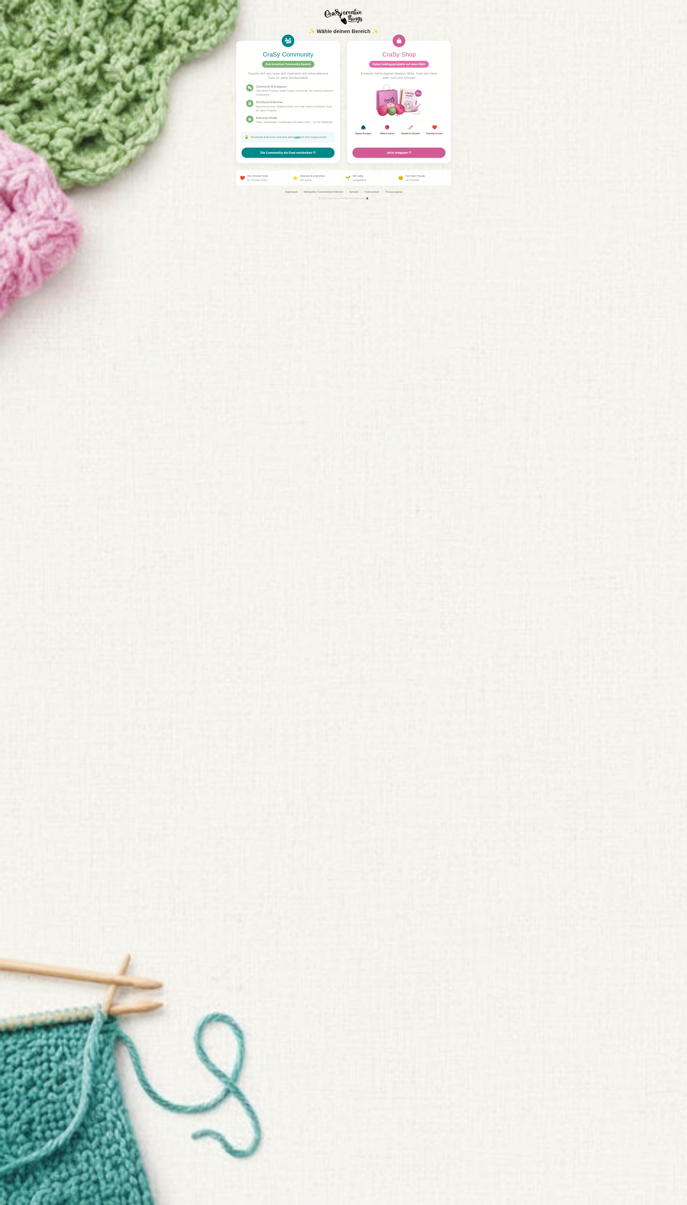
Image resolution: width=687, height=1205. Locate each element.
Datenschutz (371, 191)
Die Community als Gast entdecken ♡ (288, 152)
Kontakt (353, 191)
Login (297, 137)
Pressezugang (393, 191)
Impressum (291, 191)
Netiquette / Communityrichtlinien (323, 191)
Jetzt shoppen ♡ (398, 152)
